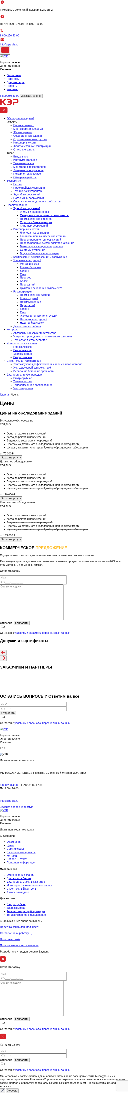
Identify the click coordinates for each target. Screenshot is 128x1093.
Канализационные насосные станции (43, 236)
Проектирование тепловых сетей (40, 239)
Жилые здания (22, 132)
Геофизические (22, 357)
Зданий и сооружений (26, 194)
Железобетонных (30, 267)
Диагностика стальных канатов (26, 881)
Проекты (12, 85)
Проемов (25, 277)
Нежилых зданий (30, 301)
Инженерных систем (26, 229)
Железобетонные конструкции (32, 146)
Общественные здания (27, 135)
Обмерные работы (24, 177)
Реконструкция (22, 291)
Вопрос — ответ (16, 859)
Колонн (24, 270)
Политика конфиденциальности (19, 927)
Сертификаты (15, 848)
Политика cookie (10, 939)
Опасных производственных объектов (37, 201)
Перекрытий (27, 284)
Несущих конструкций (33, 319)
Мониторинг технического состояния (29, 885)
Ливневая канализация (34, 232)
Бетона (17, 184)
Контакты (12, 89)
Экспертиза (14, 180)
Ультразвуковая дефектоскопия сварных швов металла (47, 364)
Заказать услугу (11, 457)
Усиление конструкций (27, 260)
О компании (14, 75)
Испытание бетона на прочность (33, 371)
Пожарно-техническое (27, 173)
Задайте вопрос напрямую (17, 807)
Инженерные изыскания (22, 343)
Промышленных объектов (36, 218)
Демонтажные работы (27, 326)
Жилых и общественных (35, 211)
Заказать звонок (31, 95)
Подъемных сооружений (28, 198)
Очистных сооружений (34, 225)
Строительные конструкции (30, 139)
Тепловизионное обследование (32, 385)
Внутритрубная (22, 378)
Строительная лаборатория (24, 360)
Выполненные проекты (21, 852)
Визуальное (20, 156)
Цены (10, 845)
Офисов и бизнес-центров (36, 222)
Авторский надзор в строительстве (34, 333)
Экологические (22, 353)
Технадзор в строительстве (30, 340)
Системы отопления (32, 250)
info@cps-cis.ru (9, 44)
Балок (24, 281)
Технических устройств (27, 191)
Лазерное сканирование (28, 170)
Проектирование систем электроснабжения (47, 243)
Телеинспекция (22, 381)
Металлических (29, 263)
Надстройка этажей (32, 322)
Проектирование (17, 205)
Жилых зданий (29, 298)
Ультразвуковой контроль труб (32, 367)
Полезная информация (21, 862)
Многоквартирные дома (28, 128)
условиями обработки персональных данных (42, 632)
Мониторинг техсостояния (29, 166)
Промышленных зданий (35, 294)
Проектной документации (29, 187)
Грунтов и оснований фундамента (41, 288)
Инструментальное (25, 159)
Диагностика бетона (19, 878)
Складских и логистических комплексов (44, 215)
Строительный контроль (21, 888)
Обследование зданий (20, 118)
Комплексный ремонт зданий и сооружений (40, 257)
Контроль (12, 329)
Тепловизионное (23, 163)
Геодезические (22, 346)
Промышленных (23, 125)
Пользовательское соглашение (19, 945)
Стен (23, 274)
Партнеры (13, 78)
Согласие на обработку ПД (16, 933)
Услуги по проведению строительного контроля (42, 336)
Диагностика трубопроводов (24, 374)
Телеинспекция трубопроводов (26, 911)
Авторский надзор (18, 892)
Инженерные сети (24, 142)
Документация (15, 82)
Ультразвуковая (23, 388)
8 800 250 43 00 (9, 35)
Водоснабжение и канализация (39, 253)
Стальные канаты (24, 149)
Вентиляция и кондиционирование (41, 246)
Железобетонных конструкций (38, 315)
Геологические (22, 350)
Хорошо (12, 1090)
